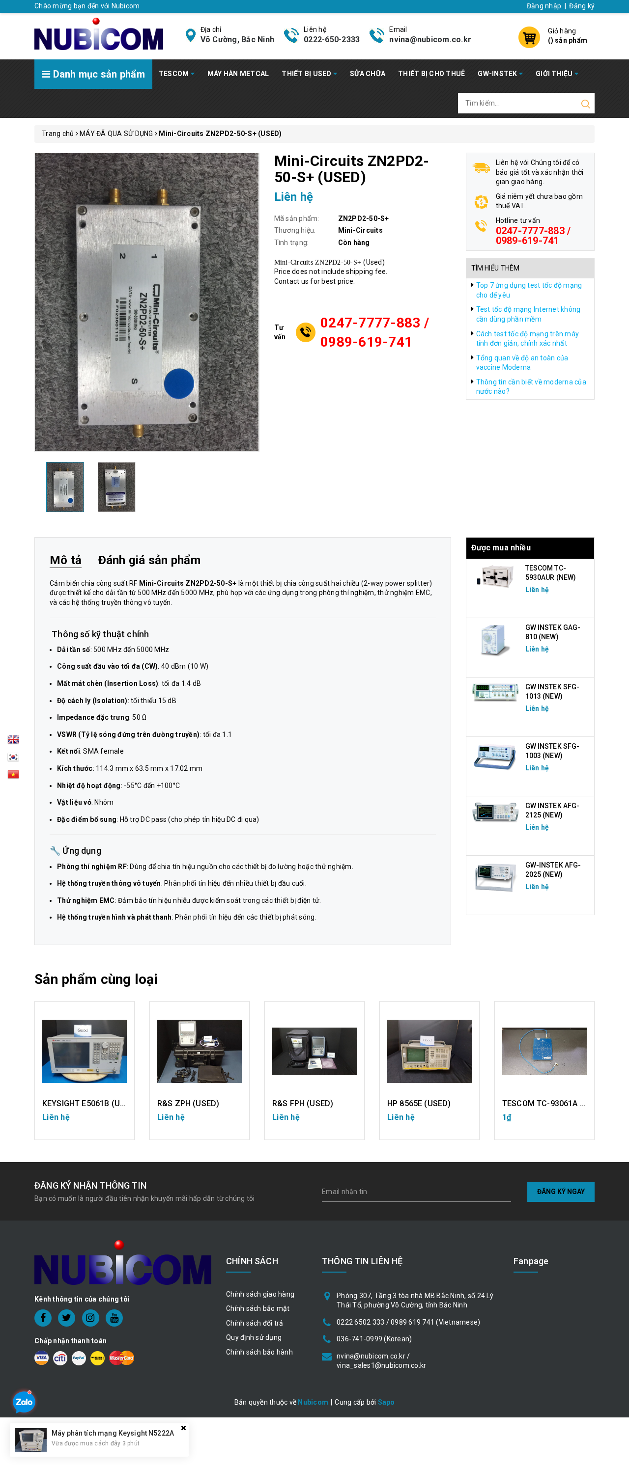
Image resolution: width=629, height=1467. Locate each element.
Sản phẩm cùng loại (96, 979)
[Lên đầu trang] (614, 1019)
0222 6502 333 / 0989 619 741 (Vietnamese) (408, 1322)
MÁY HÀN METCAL (238, 74)
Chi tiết (84, 1122)
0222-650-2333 (332, 39)
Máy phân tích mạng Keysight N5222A (113, 1433)
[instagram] (90, 1318)
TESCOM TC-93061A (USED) (554, 1103)
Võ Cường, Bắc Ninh (237, 39)
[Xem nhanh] (84, 1051)
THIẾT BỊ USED (307, 74)
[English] (13, 742)
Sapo (386, 1402)
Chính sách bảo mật (258, 1308)
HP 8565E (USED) (419, 1103)
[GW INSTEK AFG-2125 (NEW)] (495, 812)
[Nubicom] (98, 33)
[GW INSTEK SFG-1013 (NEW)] (495, 692)
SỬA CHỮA (367, 74)
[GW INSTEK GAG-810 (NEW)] (495, 639)
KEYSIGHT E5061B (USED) (90, 1103)
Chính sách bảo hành (259, 1352)
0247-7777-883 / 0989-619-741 (374, 332)
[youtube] (114, 1318)
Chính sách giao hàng (260, 1294)
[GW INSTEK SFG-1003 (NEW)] (495, 757)
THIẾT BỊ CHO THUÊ (431, 74)
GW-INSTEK (498, 74)
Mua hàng (544, 1122)
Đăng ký (582, 6)
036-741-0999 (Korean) (374, 1339)
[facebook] (43, 1318)
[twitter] (66, 1318)
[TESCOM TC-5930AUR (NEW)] (495, 576)
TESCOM (175, 74)
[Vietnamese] (13, 760)
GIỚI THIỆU (555, 74)
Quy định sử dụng (254, 1337)
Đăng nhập (544, 6)
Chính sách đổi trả (255, 1323)
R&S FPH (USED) (302, 1103)
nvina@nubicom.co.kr (430, 39)
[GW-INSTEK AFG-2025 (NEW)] (495, 877)
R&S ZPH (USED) (188, 1103)
